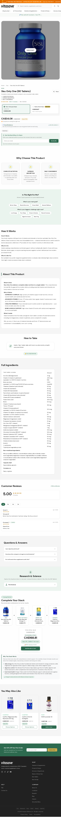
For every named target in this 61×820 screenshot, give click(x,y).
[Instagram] (2, 772)
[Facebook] (5, 772)
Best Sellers (35, 776)
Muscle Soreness (45, 213)
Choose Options (10, 727)
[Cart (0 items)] (58, 6)
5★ (8, 504)
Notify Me (54, 141)
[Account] (54, 6)
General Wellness (46, 205)
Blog (33, 796)
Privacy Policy (24, 814)
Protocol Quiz (18, 11)
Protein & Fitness (45, 11)
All (3, 504)
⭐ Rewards (4, 1)
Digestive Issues (26, 216)
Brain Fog (36, 216)
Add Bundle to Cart (30, 648)
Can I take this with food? (12, 549)
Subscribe (52, 750)
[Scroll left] (1, 712)
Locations (34, 790)
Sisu (7, 85)
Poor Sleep (23, 213)
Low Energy (14, 213)
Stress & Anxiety (33, 213)
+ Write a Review (55, 486)
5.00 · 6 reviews (13, 101)
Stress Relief (35, 205)
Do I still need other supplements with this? (17, 559)
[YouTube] (10, 772)
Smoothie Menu (36, 802)
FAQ (2, 787)
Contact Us (4, 790)
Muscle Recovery (24, 205)
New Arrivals (35, 779)
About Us (34, 787)
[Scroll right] (59, 712)
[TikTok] (8, 772)
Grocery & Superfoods (38, 771)
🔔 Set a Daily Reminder (30, 353)
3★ (18, 504)
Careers (34, 799)
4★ (13, 504)
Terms (30, 814)
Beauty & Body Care (37, 774)
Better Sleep (13, 205)
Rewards (34, 793)
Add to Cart (49, 727)
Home (2, 85)
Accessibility (37, 814)
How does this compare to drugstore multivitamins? (19, 554)
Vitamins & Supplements (30, 11)
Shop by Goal (6, 11)
